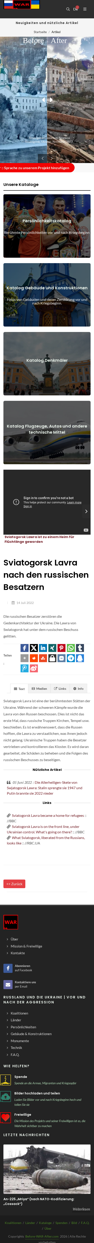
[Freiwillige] (5, 1117)
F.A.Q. (85, 1223)
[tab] (19, 688)
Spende (20, 1077)
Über (48, 1228)
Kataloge (45, 1223)
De (75, 9)
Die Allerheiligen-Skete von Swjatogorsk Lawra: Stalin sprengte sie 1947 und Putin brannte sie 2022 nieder (44, 787)
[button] (25, 648)
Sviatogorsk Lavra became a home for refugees (48, 815)
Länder (30, 1223)
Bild (74, 1223)
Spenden (61, 1223)
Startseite (40, 32)
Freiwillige (22, 1114)
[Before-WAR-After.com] (21, 9)
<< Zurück (14, 884)
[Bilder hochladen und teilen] (5, 1096)
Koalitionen (13, 1223)
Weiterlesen (81, 1209)
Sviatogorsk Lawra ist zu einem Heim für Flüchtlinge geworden (39, 539)
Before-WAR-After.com (42, 1236)
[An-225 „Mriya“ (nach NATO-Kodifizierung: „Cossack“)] (47, 1169)
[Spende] (5, 1080)
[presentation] (86, 511)
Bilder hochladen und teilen (37, 1093)
